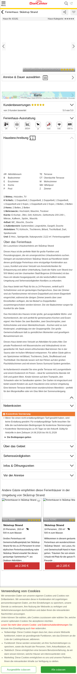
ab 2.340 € (21, 565)
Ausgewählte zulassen (18, 669)
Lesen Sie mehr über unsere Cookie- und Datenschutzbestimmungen (35, 625)
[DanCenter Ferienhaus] (38, 4)
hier (33, 628)
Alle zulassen (58, 669)
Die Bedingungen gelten (19, 437)
